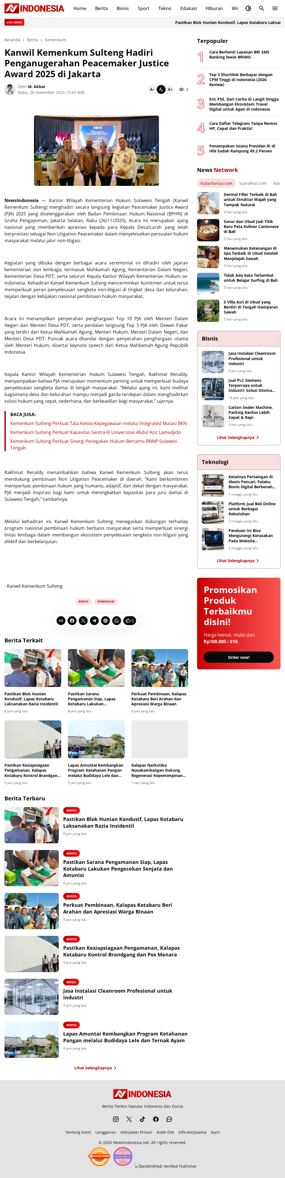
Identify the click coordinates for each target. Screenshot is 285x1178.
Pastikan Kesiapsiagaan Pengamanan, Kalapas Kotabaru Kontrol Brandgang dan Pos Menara (32, 770)
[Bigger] (170, 89)
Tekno (164, 8)
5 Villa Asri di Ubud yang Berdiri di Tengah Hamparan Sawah (251, 307)
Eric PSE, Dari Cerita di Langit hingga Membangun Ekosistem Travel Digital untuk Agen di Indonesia (244, 104)
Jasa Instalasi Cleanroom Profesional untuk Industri (117, 994)
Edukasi (188, 8)
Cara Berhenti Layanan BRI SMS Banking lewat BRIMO (239, 55)
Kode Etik (165, 1132)
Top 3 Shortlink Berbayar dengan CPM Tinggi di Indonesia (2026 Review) (240, 79)
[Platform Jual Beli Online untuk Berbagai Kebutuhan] (213, 512)
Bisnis (123, 8)
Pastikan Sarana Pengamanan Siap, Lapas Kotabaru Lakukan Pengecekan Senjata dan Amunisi (92, 699)
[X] (83, 620)
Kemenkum (105, 601)
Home (79, 8)
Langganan (105, 1132)
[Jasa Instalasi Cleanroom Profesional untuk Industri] (31, 997)
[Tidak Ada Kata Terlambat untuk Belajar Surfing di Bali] (208, 284)
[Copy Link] (60, 620)
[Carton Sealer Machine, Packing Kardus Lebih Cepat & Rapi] (213, 416)
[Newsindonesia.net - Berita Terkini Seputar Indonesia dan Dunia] (34, 8)
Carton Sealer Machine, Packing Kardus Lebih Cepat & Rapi (251, 412)
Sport (143, 8)
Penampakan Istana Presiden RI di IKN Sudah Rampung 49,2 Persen (242, 149)
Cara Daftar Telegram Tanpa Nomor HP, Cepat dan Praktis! (243, 126)
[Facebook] (72, 620)
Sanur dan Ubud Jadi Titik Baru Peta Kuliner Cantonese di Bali (251, 226)
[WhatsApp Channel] (169, 1119)
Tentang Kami (78, 1132)
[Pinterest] (105, 620)
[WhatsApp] (116, 620)
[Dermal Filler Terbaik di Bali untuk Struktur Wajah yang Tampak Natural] (208, 203)
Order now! (239, 657)
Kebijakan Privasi (136, 1132)
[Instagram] (115, 1119)
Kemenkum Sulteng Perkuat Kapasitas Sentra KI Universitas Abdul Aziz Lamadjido (95, 432)
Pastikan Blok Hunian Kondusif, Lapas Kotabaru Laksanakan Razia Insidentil (31, 698)
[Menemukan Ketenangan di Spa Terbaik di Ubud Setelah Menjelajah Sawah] (208, 257)
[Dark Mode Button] (248, 8)
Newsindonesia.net (131, 1142)
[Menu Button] (275, 8)
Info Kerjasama (192, 1132)
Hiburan (214, 8)
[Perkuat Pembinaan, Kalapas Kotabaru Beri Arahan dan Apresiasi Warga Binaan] (159, 668)
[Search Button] (261, 8)
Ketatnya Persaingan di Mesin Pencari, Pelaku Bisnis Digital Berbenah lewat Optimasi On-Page (252, 482)
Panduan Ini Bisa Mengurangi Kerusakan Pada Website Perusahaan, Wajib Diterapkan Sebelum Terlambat (251, 535)
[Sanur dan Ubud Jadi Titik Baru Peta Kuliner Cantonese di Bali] (208, 230)
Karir (215, 1132)
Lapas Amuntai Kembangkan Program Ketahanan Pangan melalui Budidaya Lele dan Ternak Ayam (95, 770)
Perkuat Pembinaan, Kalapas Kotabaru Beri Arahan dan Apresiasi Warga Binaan (158, 698)
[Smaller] (152, 89)
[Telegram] (94, 620)
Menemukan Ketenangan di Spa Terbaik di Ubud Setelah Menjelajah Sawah (251, 253)
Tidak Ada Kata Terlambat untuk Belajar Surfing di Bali (250, 278)
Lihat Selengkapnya (93, 1067)
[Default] (161, 89)
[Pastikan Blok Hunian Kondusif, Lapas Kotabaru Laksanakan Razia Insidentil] (32, 668)
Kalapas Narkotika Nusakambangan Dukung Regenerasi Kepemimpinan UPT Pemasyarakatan (157, 770)
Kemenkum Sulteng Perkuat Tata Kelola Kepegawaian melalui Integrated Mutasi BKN (98, 423)
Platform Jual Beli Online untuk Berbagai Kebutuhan (252, 508)
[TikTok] (142, 1119)
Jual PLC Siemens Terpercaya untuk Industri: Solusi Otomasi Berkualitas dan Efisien (252, 385)
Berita (101, 8)
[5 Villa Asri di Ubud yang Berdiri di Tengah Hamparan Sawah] (208, 311)
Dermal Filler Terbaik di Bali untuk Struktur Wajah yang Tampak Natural (250, 199)
